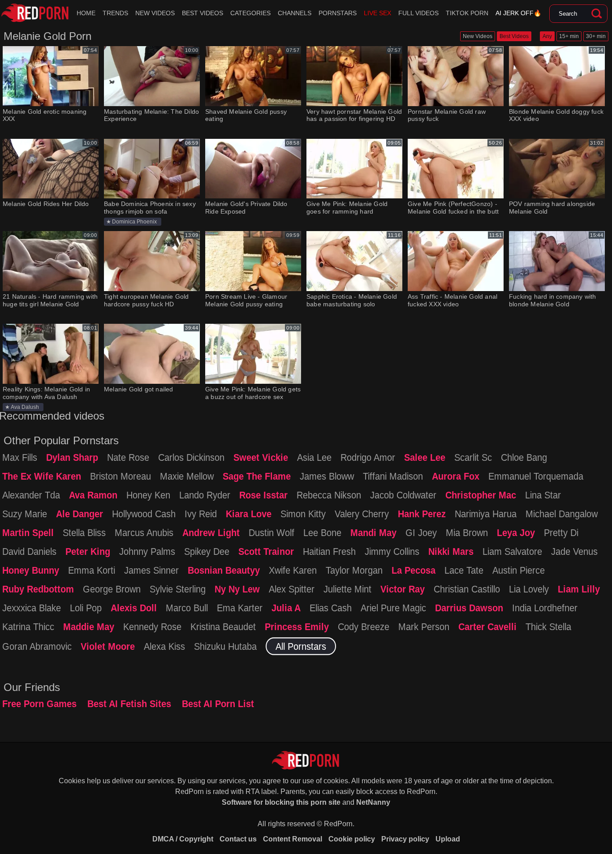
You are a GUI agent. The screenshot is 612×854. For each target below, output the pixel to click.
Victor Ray (402, 588)
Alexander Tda (31, 494)
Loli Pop (86, 607)
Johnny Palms (147, 550)
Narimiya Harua (486, 513)
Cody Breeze (363, 626)
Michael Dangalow (562, 513)
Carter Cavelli (487, 626)
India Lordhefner (545, 607)
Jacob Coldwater (403, 494)
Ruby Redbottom (38, 588)
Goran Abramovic (37, 645)
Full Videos (418, 13)
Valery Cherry (362, 513)
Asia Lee (314, 456)
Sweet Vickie (260, 456)
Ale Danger (79, 513)
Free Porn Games (39, 703)
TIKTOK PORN (467, 13)
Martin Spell (28, 532)
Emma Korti (91, 569)
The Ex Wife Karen (41, 475)
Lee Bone (322, 532)
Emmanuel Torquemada (535, 475)
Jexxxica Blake (31, 607)
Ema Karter (240, 607)
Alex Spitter (292, 588)
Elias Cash (331, 607)
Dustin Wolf (271, 532)
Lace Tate (463, 569)
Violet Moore (108, 645)
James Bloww (327, 475)
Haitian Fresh (329, 550)
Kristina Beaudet (223, 626)
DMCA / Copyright (182, 839)
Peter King (87, 550)
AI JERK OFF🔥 (518, 13)
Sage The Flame (257, 475)
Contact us (238, 839)
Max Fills (19, 456)
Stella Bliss (84, 532)
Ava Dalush (25, 407)
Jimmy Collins (392, 550)
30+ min (596, 36)
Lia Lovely (529, 588)
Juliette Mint (347, 588)
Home (86, 13)
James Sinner (151, 569)
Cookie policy (351, 839)
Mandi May (373, 532)
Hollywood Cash (144, 513)
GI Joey (421, 532)
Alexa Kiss (164, 645)
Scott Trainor (266, 550)
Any (547, 36)
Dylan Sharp (72, 456)
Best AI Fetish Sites (129, 703)
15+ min (569, 36)
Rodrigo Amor (367, 456)
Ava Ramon (93, 494)
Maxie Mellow (187, 475)
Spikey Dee (206, 550)
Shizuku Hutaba (225, 645)
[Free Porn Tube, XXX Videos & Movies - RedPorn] (35, 13)
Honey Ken (148, 494)
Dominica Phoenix (134, 222)
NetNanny (373, 802)
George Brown (112, 588)
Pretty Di (561, 532)
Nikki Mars (451, 550)
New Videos (155, 13)
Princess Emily (297, 626)
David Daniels (29, 550)
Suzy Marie (24, 513)
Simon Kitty (303, 513)
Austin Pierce (518, 569)
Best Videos (202, 13)
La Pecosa (413, 569)
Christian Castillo (467, 588)
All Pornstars (301, 645)
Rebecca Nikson (329, 494)
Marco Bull (187, 607)
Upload (447, 839)
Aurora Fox (455, 475)
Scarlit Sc (473, 456)
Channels (294, 13)
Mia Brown (467, 532)
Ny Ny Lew (237, 588)
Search (596, 13)
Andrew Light (211, 532)
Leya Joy (516, 532)
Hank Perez (422, 513)
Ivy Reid (201, 513)
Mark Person (423, 626)
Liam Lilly (579, 588)
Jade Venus (574, 550)
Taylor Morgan (354, 569)
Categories (250, 13)
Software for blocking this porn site (281, 802)
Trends (115, 13)
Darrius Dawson (469, 607)
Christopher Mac (480, 494)
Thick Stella (548, 626)
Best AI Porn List (218, 703)
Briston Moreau (120, 475)
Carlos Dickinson (191, 456)
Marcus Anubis (144, 532)
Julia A (286, 607)
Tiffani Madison (393, 475)
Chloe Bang (524, 456)
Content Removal (292, 839)
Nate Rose (128, 456)
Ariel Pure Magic (393, 607)
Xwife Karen (293, 569)
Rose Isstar (263, 494)
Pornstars (338, 13)
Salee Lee (424, 456)
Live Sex (377, 13)
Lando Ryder (204, 494)
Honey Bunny (30, 569)
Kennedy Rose (152, 626)
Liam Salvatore (512, 550)
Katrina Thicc (28, 626)
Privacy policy (405, 839)
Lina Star (543, 494)
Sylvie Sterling (178, 588)
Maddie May (88, 626)
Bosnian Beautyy (224, 569)
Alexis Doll (134, 607)
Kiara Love (249, 513)
